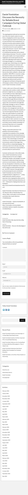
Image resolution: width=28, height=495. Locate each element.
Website (4, 277)
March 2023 (5, 455)
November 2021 (6, 468)
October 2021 (5, 471)
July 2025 (4, 409)
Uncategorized (13, 214)
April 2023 (4, 453)
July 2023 (4, 445)
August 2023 (5, 442)
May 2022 (4, 463)
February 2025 (5, 419)
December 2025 (6, 396)
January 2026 (5, 393)
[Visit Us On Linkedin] (8, 310)
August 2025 (5, 406)
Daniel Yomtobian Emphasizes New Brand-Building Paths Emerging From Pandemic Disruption (12, 350)
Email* (3, 270)
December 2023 (6, 432)
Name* (4, 264)
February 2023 (5, 458)
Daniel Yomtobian (7, 28)
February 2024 (5, 427)
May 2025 (4, 411)
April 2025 (4, 414)
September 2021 (6, 473)
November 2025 (6, 398)
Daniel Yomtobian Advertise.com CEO (13, 1)
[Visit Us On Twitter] (3, 310)
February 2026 (5, 391)
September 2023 (6, 440)
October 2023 (5, 437)
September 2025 (6, 403)
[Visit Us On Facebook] (6, 310)
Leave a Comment (7, 30)
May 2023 (4, 450)
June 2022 (4, 460)
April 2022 (4, 466)
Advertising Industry (7, 372)
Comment (4, 247)
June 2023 (4, 447)
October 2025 (5, 401)
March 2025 (5, 416)
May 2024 (4, 422)
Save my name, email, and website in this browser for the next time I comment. (13, 287)
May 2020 (4, 476)
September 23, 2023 (16, 28)
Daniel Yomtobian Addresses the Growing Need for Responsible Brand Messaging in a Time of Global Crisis (13, 344)
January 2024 (5, 429)
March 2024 (5, 424)
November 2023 (6, 434)
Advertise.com (5, 369)
